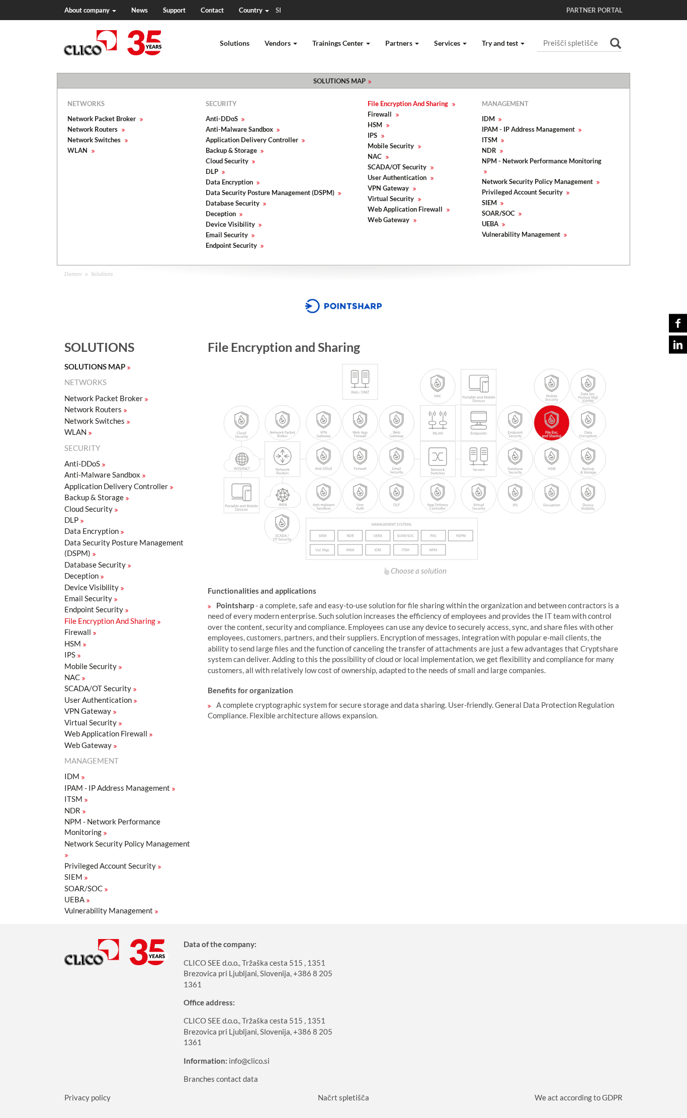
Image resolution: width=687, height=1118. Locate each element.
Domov (72, 273)
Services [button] (448, 43)
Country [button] (260, 10)
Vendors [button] (278, 43)
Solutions (234, 43)
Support (174, 10)
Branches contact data (221, 1078)
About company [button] (87, 10)
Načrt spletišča (343, 1097)
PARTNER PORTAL (594, 10)
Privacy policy (87, 1097)
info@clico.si (249, 1060)
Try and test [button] (501, 43)
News (139, 10)
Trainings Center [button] (338, 43)
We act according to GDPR (579, 1097)
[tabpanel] (343, 306)
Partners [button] (399, 43)
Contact (212, 10)
